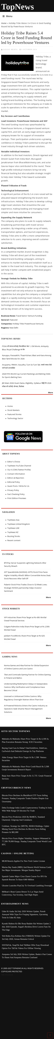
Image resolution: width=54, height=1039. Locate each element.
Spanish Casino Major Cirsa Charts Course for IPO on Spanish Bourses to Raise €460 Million (24, 878)
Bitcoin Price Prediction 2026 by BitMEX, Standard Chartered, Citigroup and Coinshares (23, 818)
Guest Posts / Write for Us (18, 486)
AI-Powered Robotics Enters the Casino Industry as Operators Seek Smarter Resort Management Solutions (25, 708)
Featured (13, 320)
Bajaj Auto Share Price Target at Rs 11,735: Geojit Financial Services (27, 777)
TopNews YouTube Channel (19, 465)
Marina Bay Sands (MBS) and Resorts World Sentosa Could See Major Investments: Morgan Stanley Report (26, 868)
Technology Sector (15, 418)
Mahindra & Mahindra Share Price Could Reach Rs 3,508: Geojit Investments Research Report (25, 768)
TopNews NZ (12, 532)
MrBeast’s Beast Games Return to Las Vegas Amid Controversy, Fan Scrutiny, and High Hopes (22, 893)
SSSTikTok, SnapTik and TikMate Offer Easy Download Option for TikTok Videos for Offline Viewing (25, 946)
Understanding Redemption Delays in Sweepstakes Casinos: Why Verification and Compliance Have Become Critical (26, 687)
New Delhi (14, 327)
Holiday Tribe (18, 323)
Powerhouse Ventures (33, 323)
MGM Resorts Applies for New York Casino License (23, 861)
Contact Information (16, 474)
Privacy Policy (13, 490)
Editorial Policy (13, 482)
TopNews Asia (13, 520)
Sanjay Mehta (10, 49)
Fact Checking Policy (16, 494)
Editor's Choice (13, 461)
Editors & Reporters (15, 478)
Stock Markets (13, 410)
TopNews (17, 6)
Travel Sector (21, 315)
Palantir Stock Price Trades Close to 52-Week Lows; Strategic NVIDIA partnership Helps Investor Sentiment (25, 587)
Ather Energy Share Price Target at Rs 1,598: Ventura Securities (24, 759)
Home (3, 23)
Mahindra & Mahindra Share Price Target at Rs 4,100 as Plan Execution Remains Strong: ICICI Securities (25, 740)
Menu (9, 16)
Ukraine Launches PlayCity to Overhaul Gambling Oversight (27, 885)
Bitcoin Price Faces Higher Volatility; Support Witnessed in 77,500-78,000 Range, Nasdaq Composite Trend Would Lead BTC (27, 841)
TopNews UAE (13, 528)
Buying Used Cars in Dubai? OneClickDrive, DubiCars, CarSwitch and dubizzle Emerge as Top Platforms (24, 749)
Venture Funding (35, 315)
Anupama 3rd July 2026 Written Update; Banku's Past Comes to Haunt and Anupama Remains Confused (27, 956)
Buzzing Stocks (13, 536)
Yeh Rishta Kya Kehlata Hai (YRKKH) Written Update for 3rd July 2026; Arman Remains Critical (26, 937)
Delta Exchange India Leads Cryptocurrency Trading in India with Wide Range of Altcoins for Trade (27, 809)
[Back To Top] (50, 1035)
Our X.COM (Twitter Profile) (19, 469)
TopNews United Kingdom (18, 524)
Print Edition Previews (16, 498)
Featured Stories (14, 414)
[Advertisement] (27, 1005)
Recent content (13, 540)
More (50, 392)
